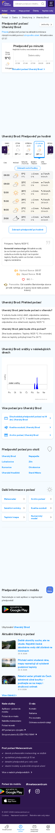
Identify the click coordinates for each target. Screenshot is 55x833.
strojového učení (31, 35)
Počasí (4, 11)
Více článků (8, 695)
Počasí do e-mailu (10, 716)
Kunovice (6, 467)
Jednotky (45, 24)
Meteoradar (10, 499)
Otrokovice (34, 467)
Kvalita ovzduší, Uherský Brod (24, 427)
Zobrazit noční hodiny (27, 168)
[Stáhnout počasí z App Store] (15, 609)
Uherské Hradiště (11, 472)
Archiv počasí (38, 499)
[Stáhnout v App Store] (11, 800)
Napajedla (34, 456)
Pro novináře (34, 718)
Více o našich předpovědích (15, 772)
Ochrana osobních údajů (40, 722)
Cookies (5, 815)
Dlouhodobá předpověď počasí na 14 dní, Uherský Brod (28, 418)
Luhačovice (8, 461)
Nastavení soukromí (19, 815)
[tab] (18, 149)
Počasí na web (8, 725)
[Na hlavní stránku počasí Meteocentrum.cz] (6, 4)
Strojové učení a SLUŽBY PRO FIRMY (18, 734)
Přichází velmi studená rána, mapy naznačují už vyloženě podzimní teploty (33, 664)
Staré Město (35, 472)
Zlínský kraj (27, 17)
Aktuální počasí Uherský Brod (27, 69)
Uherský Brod (22, 627)
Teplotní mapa (11, 517)
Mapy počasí (24, 11)
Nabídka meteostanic (11, 721)
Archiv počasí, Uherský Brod (23, 435)
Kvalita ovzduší (39, 508)
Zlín (31, 461)
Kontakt (32, 708)
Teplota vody (47, 11)
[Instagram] (37, 794)
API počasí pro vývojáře (12, 730)
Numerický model (36, 517)
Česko (15, 17)
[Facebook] (30, 794)
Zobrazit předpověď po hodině (27, 229)
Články (36, 11)
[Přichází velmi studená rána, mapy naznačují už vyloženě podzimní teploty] (9, 662)
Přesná (5, 32)
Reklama (33, 713)
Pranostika (14, 284)
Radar (13, 11)
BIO (28, 279)
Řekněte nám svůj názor (40, 815)
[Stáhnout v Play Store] (11, 791)
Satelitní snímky (12, 508)
